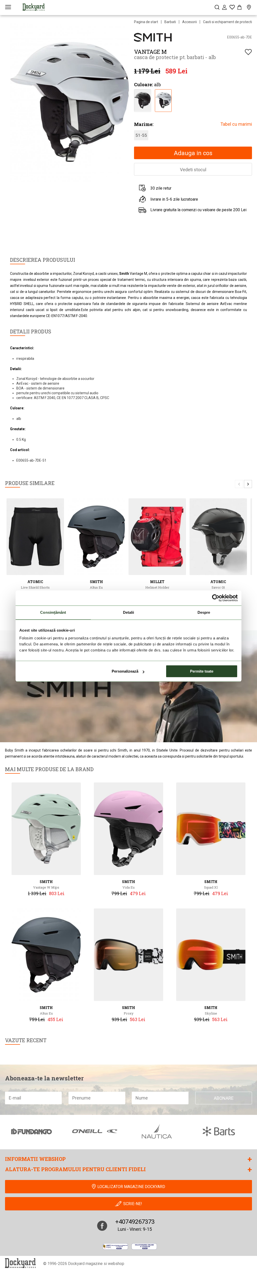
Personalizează (125, 671)
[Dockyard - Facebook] (102, 1225)
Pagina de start (146, 22)
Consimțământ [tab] (53, 612)
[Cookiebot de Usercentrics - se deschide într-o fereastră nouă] (216, 598)
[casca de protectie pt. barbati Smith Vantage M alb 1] (163, 100)
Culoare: (143, 84)
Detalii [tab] (128, 612)
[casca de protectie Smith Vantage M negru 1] (142, 100)
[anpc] (115, 1246)
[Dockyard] (33, 7)
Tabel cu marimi (236, 124)
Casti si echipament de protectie (228, 22)
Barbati (170, 22)
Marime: (143, 124)
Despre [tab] (204, 612)
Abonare (224, 1098)
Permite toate (201, 671)
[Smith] (153, 37)
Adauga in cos (193, 153)
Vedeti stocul (193, 169)
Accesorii (189, 22)
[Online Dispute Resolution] (144, 1246)
